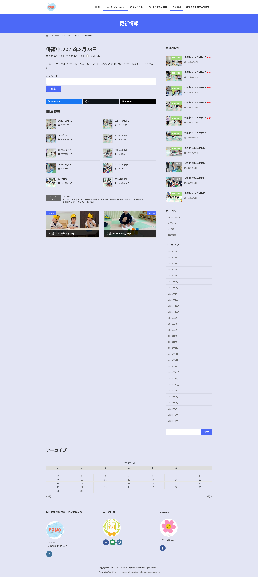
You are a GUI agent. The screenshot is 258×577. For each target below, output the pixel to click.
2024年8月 (173, 396)
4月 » (209, 496)
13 (152, 479)
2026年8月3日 (121, 179)
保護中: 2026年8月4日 (194, 193)
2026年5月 (173, 269)
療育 (114, 199)
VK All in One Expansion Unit (148, 572)
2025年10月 (173, 311)
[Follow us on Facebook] (106, 542)
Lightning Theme (128, 572)
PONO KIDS (67, 196)
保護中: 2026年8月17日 (197, 117)
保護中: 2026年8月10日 (195, 132)
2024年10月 (173, 384)
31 (81, 491)
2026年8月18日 (122, 135)
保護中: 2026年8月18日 (197, 102)
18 (105, 483)
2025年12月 (173, 299)
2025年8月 (173, 324)
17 (81, 483)
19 (129, 483)
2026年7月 (173, 257)
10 (81, 479)
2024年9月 (173, 390)
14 (176, 479)
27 (152, 487)
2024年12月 (173, 372)
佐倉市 (76, 199)
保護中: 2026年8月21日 (197, 57)
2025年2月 (173, 360)
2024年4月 (173, 421)
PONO (67, 199)
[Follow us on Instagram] (49, 554)
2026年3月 (173, 281)
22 (200, 483)
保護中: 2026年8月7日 (194, 147)
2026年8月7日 (121, 150)
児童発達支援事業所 (91, 199)
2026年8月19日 (65, 135)
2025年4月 (173, 348)
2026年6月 (173, 263)
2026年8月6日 (65, 164)
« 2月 (48, 496)
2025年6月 (173, 336)
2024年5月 (173, 414)
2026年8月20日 (122, 120)
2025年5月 (173, 342)
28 (176, 487)
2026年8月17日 (65, 150)
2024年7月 (173, 402)
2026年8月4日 (65, 179)
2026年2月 (173, 287)
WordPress (113, 572)
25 (105, 487)
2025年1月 (173, 366)
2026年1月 (173, 293)
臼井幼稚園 (89, 202)
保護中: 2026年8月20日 (197, 72)
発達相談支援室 (126, 199)
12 (129, 479)
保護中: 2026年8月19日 (197, 87)
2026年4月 (173, 275)
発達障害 (139, 199)
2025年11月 (173, 305)
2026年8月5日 (121, 164)
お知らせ (172, 223)
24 (81, 487)
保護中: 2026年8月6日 (194, 163)
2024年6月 (173, 408)
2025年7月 (173, 330)
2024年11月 (173, 378)
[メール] (113, 542)
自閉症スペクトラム (73, 202)
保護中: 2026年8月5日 (194, 178)
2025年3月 (173, 354)
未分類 (171, 229)
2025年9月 (173, 318)
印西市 (106, 199)
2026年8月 (173, 251)
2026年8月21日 (65, 120)
